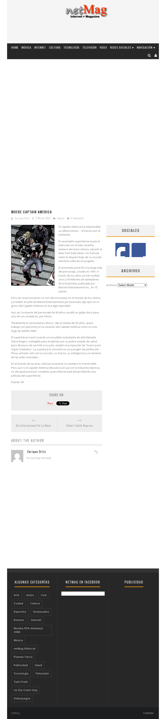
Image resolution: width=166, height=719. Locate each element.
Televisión (89, 47)
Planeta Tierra (23, 657)
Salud (38, 665)
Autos (30, 595)
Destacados (41, 611)
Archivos (111, 285)
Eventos (19, 620)
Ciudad (18, 603)
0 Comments (77, 218)
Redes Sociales (120, 47)
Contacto (148, 713)
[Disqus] (56, 516)
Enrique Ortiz (22, 218)
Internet (40, 47)
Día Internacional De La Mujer (34, 425)
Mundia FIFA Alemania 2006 (28, 630)
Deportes (20, 611)
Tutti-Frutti (21, 682)
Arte (16, 595)
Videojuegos (22, 698)
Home (14, 47)
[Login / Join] (156, 55)
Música (26, 47)
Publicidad (21, 665)
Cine (44, 595)
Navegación (144, 47)
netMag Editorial (25, 648)
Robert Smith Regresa (79, 425)
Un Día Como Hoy (25, 690)
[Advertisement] (82, 32)
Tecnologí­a (71, 47)
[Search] (149, 55)
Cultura (55, 47)
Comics (61, 218)
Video (103, 47)
